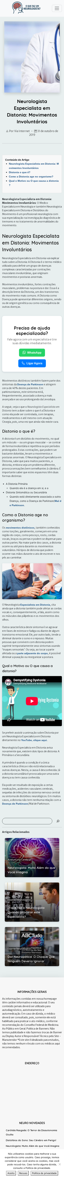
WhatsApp (34, 352)
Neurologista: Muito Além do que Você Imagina (32, 1145)
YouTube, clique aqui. (34, 740)
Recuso (23, 1173)
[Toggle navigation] (57, 8)
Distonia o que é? (19, 172)
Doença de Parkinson (30, 384)
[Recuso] (59, 1164)
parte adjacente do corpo (32, 653)
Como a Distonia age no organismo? (31, 176)
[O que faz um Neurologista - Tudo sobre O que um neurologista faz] (26, 7)
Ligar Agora (34, 363)
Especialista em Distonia (35, 604)
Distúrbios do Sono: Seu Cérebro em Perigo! (31, 1140)
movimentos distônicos (20, 527)
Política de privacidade (44, 1173)
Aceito (11, 1173)
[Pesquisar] (58, 821)
